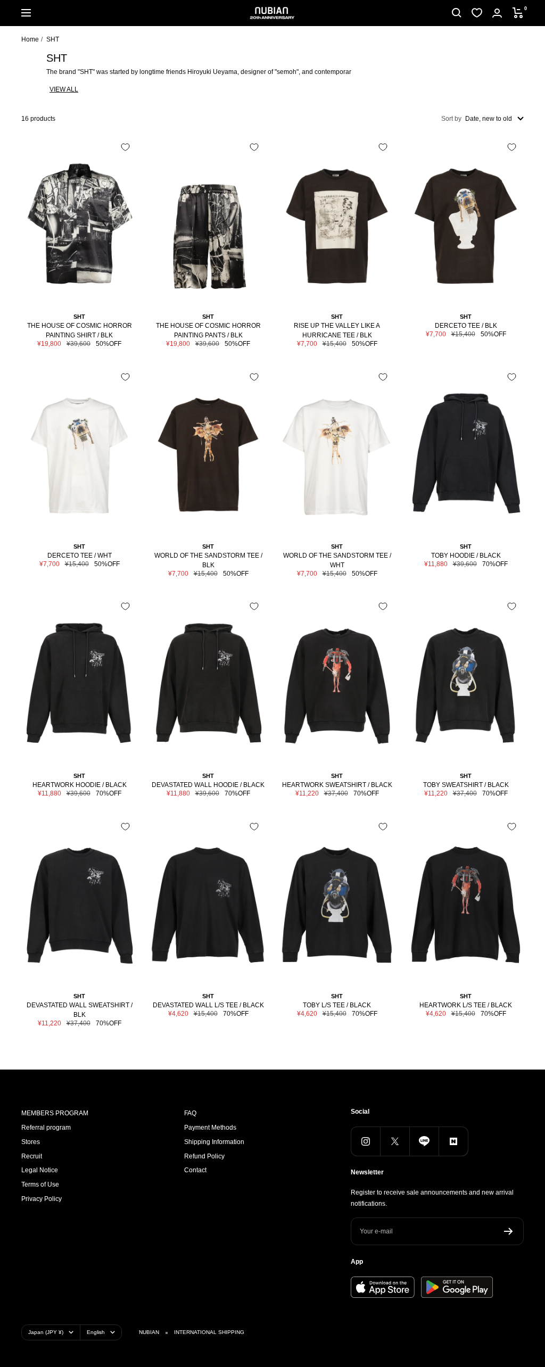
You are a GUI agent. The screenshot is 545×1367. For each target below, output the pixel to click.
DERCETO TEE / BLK (466, 325)
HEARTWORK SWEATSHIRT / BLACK (337, 785)
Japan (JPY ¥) (45, 1332)
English (96, 1332)
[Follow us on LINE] (424, 1141)
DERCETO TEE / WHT (79, 555)
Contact (195, 1170)
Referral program (46, 1127)
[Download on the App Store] (383, 1287)
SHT (79, 316)
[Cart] (518, 12)
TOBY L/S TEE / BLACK (337, 1005)
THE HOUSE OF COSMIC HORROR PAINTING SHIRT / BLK (79, 330)
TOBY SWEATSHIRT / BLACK (466, 785)
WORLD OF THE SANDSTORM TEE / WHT (337, 560)
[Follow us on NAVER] (453, 1141)
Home (30, 39)
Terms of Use (40, 1184)
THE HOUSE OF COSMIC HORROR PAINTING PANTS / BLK (208, 330)
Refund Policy (204, 1156)
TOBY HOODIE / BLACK (466, 555)
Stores (30, 1142)
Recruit (31, 1156)
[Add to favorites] (125, 147)
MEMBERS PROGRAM (54, 1113)
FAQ (190, 1113)
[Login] (497, 13)
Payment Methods (210, 1127)
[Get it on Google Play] (457, 1287)
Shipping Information (214, 1142)
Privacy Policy (41, 1199)
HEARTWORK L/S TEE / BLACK (465, 1005)
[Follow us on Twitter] (394, 1141)
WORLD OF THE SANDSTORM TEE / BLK (208, 560)
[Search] (456, 13)
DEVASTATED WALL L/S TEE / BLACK (208, 1005)
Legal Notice (39, 1170)
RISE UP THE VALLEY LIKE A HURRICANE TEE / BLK (337, 330)
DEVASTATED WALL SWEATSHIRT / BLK (80, 1009)
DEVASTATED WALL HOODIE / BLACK (208, 785)
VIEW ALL (63, 89)
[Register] (508, 1231)
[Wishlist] (477, 13)
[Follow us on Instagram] (365, 1141)
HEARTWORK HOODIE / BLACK (79, 785)
